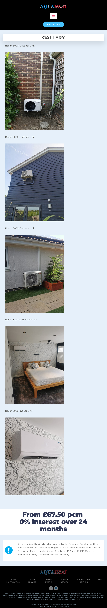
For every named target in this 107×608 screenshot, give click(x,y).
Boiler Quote (48, 580)
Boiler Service (32, 580)
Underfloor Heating (83, 580)
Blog (99, 579)
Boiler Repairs (65, 580)
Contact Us (53, 24)
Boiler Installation (13, 580)
